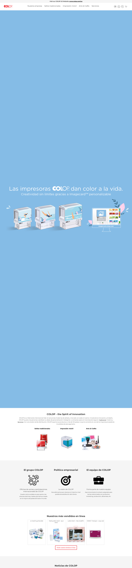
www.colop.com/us (75, 1)
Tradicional (102, 420)
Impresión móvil (70, 6)
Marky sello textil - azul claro (56, 521)
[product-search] (122, 6)
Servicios (95, 6)
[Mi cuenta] (118, 6)
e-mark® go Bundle (36, 521)
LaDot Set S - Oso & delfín (76, 521)
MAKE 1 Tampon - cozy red (95, 521)
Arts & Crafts (84, 6)
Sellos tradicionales (52, 6)
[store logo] (8, 6)
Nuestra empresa (35, 6)
